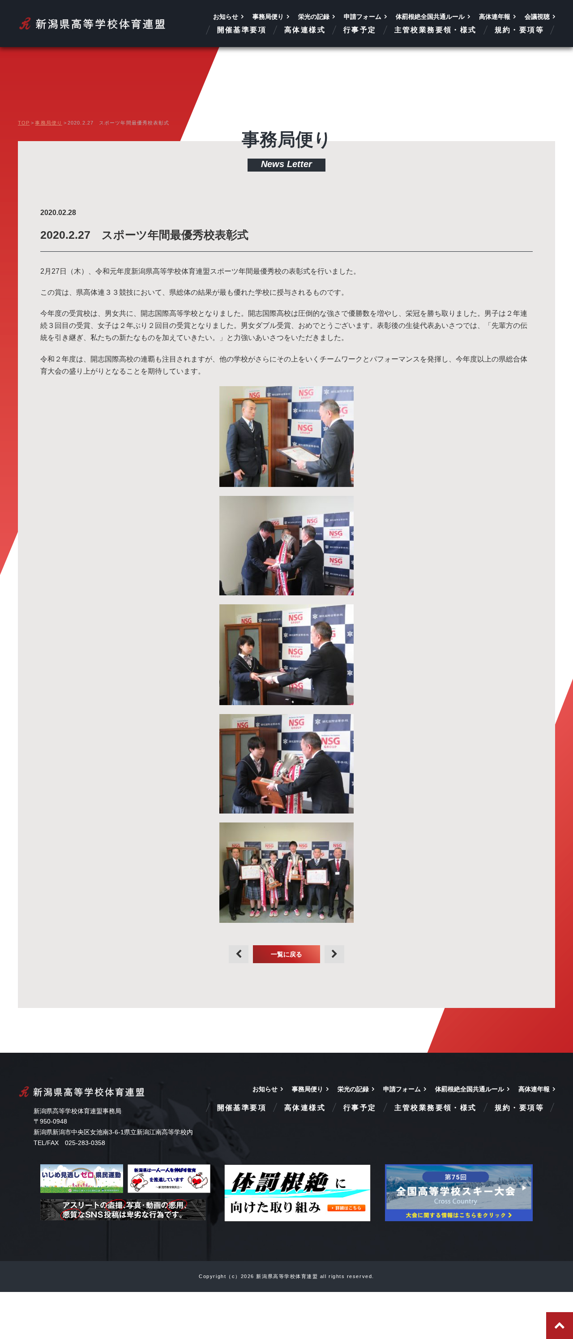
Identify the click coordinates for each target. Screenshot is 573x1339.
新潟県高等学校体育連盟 (93, 23)
